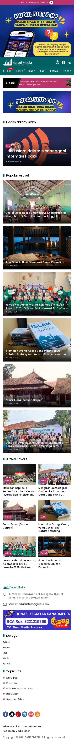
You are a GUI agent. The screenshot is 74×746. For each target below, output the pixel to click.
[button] (57, 62)
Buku (43, 516)
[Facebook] (5, 714)
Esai (8, 146)
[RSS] (37, 714)
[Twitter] (12, 714)
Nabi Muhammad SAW (19, 688)
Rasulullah (12, 683)
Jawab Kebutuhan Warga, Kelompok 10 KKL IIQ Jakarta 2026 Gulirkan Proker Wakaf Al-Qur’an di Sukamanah (19, 564)
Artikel (8, 553)
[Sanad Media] (17, 62)
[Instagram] (31, 714)
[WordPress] (24, 714)
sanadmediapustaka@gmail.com (29, 604)
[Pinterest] (18, 714)
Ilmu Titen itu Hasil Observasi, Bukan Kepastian (49, 564)
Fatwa (6, 663)
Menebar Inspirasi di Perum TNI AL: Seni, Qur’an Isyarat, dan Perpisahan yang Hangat (19, 491)
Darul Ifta (11, 678)
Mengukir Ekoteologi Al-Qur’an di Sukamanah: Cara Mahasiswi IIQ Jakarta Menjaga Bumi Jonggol (53, 491)
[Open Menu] (63, 62)
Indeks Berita (32, 726)
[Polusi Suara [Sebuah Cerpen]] (19, 510)
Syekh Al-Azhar (15, 699)
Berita (8, 480)
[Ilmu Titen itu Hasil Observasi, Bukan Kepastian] (54, 546)
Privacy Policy (11, 726)
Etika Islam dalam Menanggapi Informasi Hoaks (36, 153)
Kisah (8, 516)
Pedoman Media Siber (16, 731)
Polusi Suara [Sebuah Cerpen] (16, 526)
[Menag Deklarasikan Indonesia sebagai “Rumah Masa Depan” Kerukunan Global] (47, 83)
